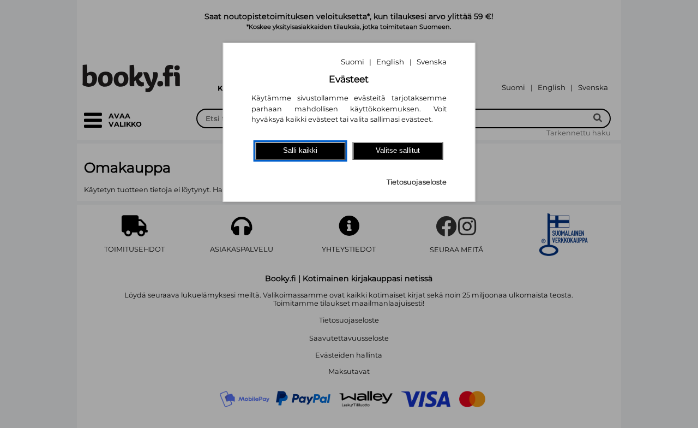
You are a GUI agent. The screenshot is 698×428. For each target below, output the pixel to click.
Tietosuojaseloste (417, 182)
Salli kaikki (300, 150)
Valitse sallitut (398, 150)
